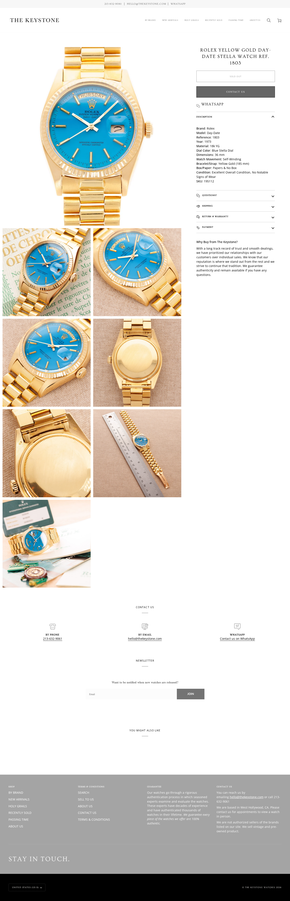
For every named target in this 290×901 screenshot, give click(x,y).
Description (204, 117)
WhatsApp (178, 4)
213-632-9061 (52, 639)
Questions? (209, 195)
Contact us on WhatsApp (237, 639)
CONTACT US (87, 813)
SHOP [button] (11, 786)
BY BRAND (15, 793)
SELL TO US (86, 799)
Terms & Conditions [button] (91, 786)
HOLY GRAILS (17, 806)
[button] (150, 20)
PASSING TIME (18, 819)
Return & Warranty (214, 216)
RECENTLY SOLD (19, 813)
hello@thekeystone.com (145, 639)
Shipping (207, 206)
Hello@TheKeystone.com (146, 4)
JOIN (190, 694)
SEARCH (83, 793)
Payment (207, 227)
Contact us (235, 92)
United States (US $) (25, 887)
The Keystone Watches (260, 887)
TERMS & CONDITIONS (94, 819)
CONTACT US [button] (224, 786)
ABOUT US (15, 826)
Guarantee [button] (154, 786)
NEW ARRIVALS (19, 799)
